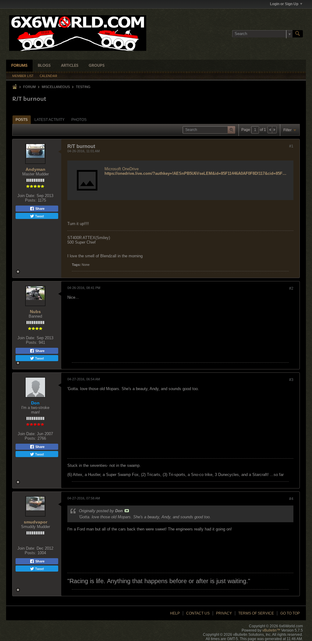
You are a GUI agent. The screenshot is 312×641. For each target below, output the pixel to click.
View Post (127, 510)
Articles (69, 65)
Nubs (35, 311)
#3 (291, 380)
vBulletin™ (271, 630)
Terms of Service (256, 613)
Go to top (290, 613)
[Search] (297, 33)
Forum (29, 87)
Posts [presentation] (22, 120)
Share (39, 208)
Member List (23, 76)
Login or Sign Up (284, 4)
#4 (291, 499)
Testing (83, 87)
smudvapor (35, 521)
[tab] (21, 119)
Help (175, 613)
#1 (291, 146)
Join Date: (26, 195)
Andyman (35, 169)
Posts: (31, 200)
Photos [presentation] (79, 120)
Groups (97, 65)
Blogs (44, 65)
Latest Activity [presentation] (49, 120)
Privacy (224, 613)
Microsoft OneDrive (122, 169)
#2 (291, 288)
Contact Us (198, 613)
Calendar (48, 76)
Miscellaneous (56, 87)
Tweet (39, 215)
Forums (19, 65)
